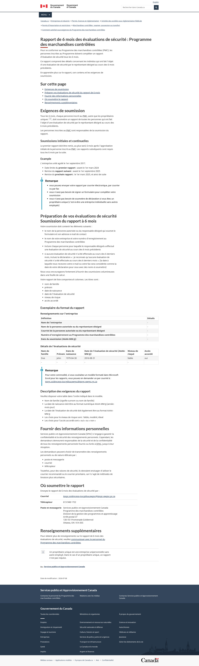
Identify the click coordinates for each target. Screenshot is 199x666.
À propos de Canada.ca (84, 660)
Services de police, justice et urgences (94, 637)
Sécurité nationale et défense (91, 627)
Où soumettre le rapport (56, 99)
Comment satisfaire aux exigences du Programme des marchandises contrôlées (73, 30)
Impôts (43, 651)
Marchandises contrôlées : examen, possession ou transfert (96, 25)
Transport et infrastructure (90, 642)
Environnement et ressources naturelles (95, 622)
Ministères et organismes (90, 614)
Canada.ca (45, 21)
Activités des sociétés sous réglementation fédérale (121, 21)
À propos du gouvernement (130, 614)
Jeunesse (122, 637)
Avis (97, 660)
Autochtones (124, 627)
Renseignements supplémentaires (61, 102)
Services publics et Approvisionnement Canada (64, 566)
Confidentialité (107, 660)
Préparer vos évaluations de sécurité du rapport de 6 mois (72, 92)
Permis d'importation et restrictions (56, 25)
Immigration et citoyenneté (51, 627)
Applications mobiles (63, 660)
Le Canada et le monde (89, 647)
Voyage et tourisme (48, 632)
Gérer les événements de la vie (131, 642)
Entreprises (44, 637)
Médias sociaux (46, 660)
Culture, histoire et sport (89, 632)
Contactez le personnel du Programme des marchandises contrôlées (57, 597)
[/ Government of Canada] (59, 6)
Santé (42, 647)
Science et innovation (127, 622)
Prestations (44, 642)
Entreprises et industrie (60, 21)
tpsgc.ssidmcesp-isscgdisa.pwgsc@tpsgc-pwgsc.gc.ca (71, 381)
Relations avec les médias (90, 596)
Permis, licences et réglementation (85, 21)
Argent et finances (87, 651)
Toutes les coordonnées (49, 614)
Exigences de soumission (57, 89)
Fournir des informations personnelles (63, 95)
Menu (46, 14)
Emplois (43, 622)
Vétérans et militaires (127, 632)
